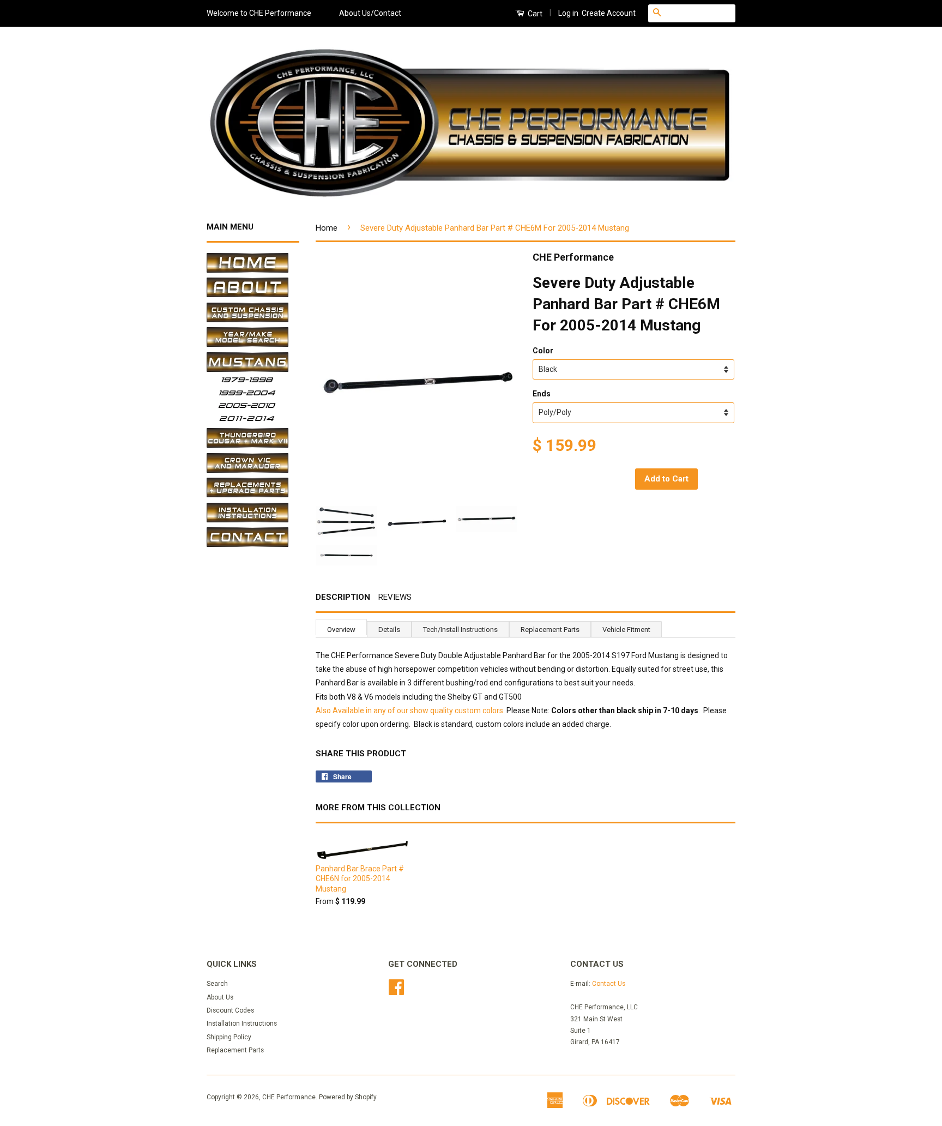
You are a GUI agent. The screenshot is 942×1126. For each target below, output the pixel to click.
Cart (534, 13)
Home (326, 228)
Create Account (609, 13)
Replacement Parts (550, 629)
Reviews (395, 597)
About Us (220, 997)
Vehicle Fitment (626, 629)
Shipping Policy (229, 1037)
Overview (341, 629)
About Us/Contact (370, 13)
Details (389, 629)
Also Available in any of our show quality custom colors (409, 710)
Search (217, 983)
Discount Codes (230, 1010)
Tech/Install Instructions (460, 629)
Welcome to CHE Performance (259, 13)
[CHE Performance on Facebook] (396, 991)
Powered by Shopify (348, 1097)
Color (543, 350)
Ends (542, 393)
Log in (568, 13)
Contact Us (608, 983)
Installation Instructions (242, 1023)
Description (343, 597)
